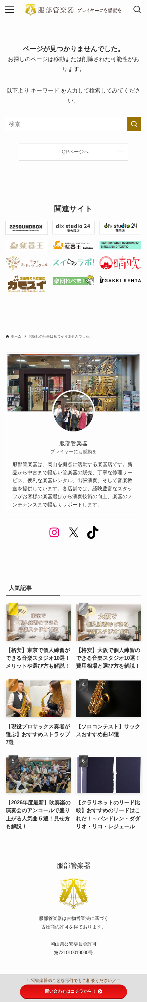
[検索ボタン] (137, 9)
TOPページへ (74, 152)
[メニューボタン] (9, 9)
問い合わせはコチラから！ (70, 991)
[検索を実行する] (134, 124)
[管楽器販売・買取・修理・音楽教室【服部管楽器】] (73, 9)
